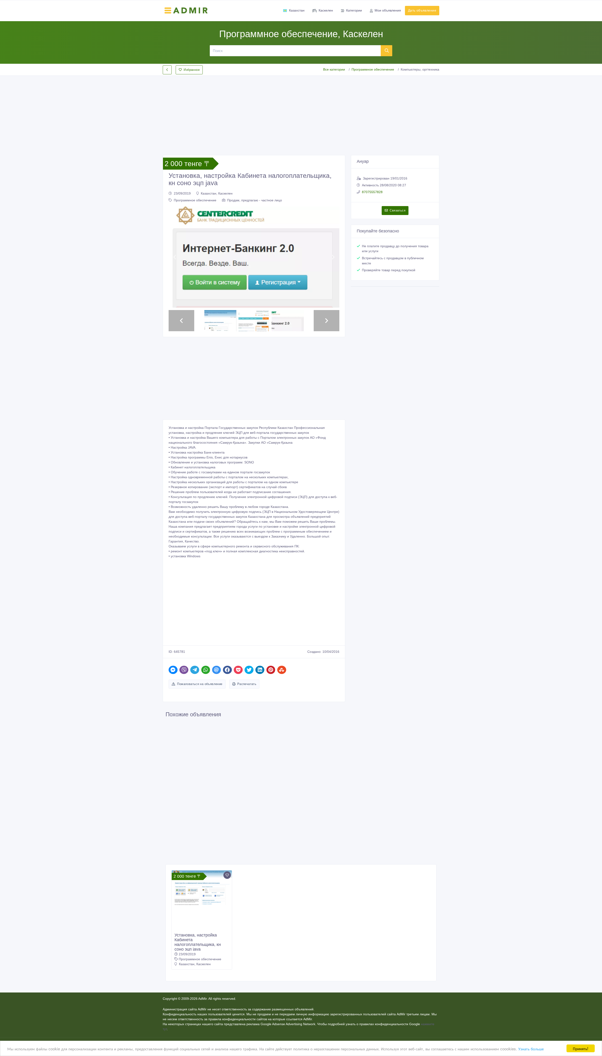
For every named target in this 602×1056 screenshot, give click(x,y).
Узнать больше (531, 1049)
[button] (174, 257)
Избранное (192, 70)
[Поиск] (386, 50)
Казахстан (297, 10)
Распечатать (246, 684)
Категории (354, 10)
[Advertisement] (301, 111)
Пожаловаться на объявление (199, 684)
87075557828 (372, 192)
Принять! (580, 1048)
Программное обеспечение (373, 69)
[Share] (173, 670)
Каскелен (326, 10)
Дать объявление (422, 10)
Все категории (334, 69)
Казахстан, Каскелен (217, 193)
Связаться (397, 210)
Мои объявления (388, 10)
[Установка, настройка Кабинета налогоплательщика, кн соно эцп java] (202, 887)
